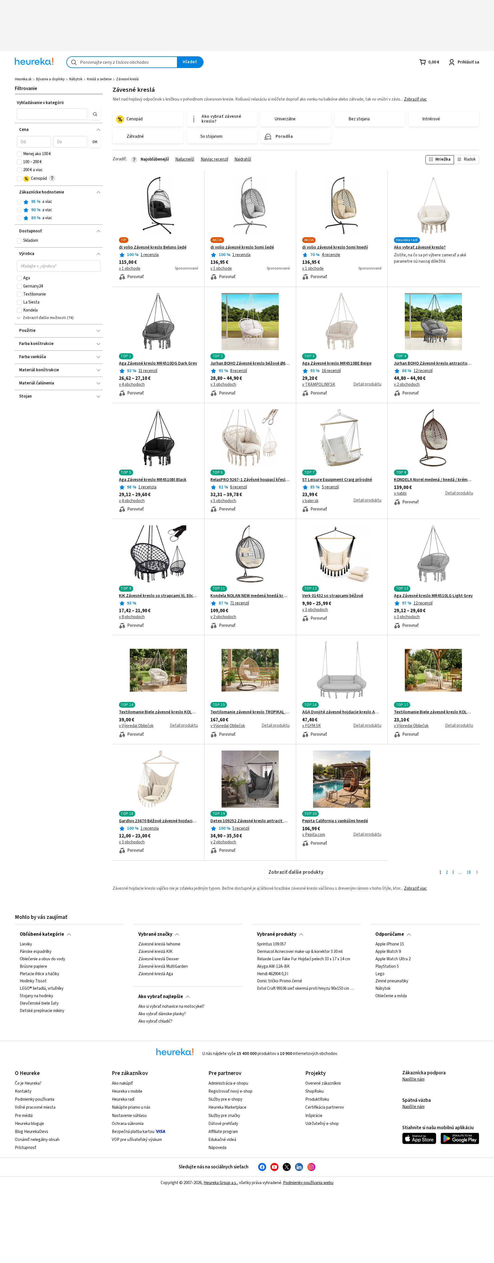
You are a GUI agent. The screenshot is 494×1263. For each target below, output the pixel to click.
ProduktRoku (317, 1099)
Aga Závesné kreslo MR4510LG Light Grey (433, 596)
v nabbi (400, 493)
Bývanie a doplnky (50, 79)
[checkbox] (19, 154)
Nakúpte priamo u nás (131, 1107)
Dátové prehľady (223, 1124)
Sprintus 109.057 (271, 944)
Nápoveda (217, 1148)
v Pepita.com (313, 835)
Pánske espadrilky (35, 952)
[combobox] (122, 62)
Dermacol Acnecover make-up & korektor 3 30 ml (299, 952)
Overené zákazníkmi (323, 1083)
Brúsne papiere (33, 966)
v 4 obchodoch (132, 385)
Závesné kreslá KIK (155, 952)
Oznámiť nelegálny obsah (37, 1140)
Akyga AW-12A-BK (273, 966)
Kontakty (23, 1091)
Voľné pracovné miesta (35, 1107)
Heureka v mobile (127, 1091)
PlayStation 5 (387, 966)
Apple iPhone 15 (389, 944)
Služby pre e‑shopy (225, 1099)
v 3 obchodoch (223, 385)
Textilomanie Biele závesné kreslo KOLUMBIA (433, 712)
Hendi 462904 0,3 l (272, 974)
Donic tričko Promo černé (279, 981)
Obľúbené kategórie (42, 934)
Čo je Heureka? (28, 1083)
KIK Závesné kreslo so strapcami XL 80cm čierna (158, 596)
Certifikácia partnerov (324, 1107)
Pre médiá (24, 1116)
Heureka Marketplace (227, 1107)
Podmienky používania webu (308, 1183)
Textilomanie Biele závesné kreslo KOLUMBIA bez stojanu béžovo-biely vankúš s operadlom (158, 712)
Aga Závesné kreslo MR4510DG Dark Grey (158, 363)
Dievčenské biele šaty (39, 1003)
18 (469, 872)
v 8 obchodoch (132, 617)
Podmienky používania (34, 1099)
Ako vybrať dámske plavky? (162, 1014)
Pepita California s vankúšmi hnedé (335, 821)
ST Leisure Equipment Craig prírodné (337, 480)
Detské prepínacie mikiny (42, 1011)
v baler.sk (310, 501)
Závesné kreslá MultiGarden (163, 966)
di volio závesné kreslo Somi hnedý (335, 247)
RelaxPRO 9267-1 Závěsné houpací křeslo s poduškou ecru (250, 480)
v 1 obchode (129, 269)
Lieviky (26, 944)
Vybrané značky (155, 934)
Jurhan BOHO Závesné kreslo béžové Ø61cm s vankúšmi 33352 (250, 363)
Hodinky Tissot (33, 981)
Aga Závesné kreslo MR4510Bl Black (152, 480)
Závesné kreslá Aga (155, 974)
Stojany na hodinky (36, 996)
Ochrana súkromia (128, 1124)
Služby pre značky (224, 1116)
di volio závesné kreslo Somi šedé (242, 247)
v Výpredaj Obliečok (136, 726)
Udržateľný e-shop (322, 1124)
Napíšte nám (413, 1079)
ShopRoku (314, 1091)
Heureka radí (123, 1099)
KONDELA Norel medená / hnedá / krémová (433, 480)
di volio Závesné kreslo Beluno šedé (152, 247)
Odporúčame (389, 934)
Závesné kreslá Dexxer (158, 959)
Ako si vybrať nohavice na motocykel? (171, 1006)
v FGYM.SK (311, 726)
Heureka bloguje (29, 1124)
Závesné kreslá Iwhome (159, 944)
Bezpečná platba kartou (133, 1132)
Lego (380, 974)
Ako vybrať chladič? (155, 1021)
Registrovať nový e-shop (230, 1091)
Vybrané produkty (276, 934)
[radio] (19, 202)
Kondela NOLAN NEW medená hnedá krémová (250, 596)
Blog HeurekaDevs (31, 1132)
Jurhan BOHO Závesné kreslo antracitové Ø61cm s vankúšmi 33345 (433, 363)
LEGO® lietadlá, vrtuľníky (41, 988)
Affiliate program (223, 1132)
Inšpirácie (313, 1116)
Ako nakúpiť (122, 1083)
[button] (52, 114)
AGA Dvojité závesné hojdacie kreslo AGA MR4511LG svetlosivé (341, 712)
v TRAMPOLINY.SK (318, 385)
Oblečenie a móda (391, 996)
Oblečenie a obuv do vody (42, 959)
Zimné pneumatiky (391, 981)
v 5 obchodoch (223, 501)
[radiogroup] (59, 210)
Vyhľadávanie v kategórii (40, 103)
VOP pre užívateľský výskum (137, 1140)
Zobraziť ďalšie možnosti (44, 317)
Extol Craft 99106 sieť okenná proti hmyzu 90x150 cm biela (306, 988)
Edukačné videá (222, 1140)
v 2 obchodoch (407, 385)
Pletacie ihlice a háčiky (39, 974)
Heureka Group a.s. (220, 1183)
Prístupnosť (25, 1148)
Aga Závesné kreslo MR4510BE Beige (336, 363)
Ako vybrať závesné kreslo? (420, 247)
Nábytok (75, 79)
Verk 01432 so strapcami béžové (332, 596)
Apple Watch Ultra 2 (393, 959)
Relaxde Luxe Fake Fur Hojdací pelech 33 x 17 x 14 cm (303, 959)
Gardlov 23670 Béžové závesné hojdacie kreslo (158, 821)
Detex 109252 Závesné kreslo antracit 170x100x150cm (250, 821)
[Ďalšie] (477, 872)
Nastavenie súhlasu (129, 1116)
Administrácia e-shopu (228, 1083)
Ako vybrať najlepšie (160, 996)
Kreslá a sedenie (99, 79)
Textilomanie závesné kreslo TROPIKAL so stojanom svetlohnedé (250, 712)
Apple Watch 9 (388, 952)
